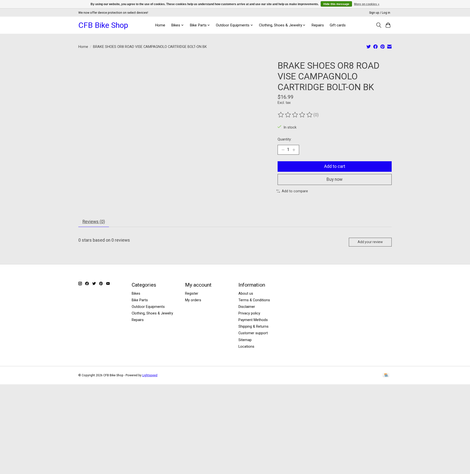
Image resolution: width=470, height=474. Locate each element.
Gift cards (338, 25)
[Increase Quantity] (293, 149)
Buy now (334, 179)
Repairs (317, 25)
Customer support (253, 333)
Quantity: (285, 139)
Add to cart (334, 166)
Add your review (370, 242)
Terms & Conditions (254, 300)
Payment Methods (253, 320)
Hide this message (336, 4)
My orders (193, 300)
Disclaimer (246, 306)
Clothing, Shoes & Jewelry (152, 313)
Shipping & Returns (253, 326)
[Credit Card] (386, 375)
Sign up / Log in (379, 12)
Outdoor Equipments (148, 306)
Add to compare (295, 191)
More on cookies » (366, 4)
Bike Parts (140, 300)
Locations (246, 346)
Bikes (136, 293)
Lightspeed (149, 375)
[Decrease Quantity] (283, 149)
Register (191, 293)
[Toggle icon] (378, 25)
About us (245, 293)
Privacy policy (249, 313)
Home (160, 25)
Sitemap (245, 340)
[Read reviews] (295, 115)
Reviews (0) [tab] (93, 221)
